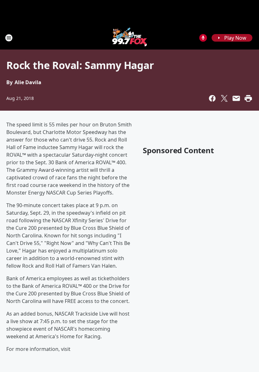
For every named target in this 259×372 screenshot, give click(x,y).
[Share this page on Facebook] (212, 98)
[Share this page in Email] (236, 98)
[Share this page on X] (224, 98)
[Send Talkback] (203, 38)
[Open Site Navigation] (9, 38)
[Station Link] (129, 37)
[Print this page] (248, 98)
